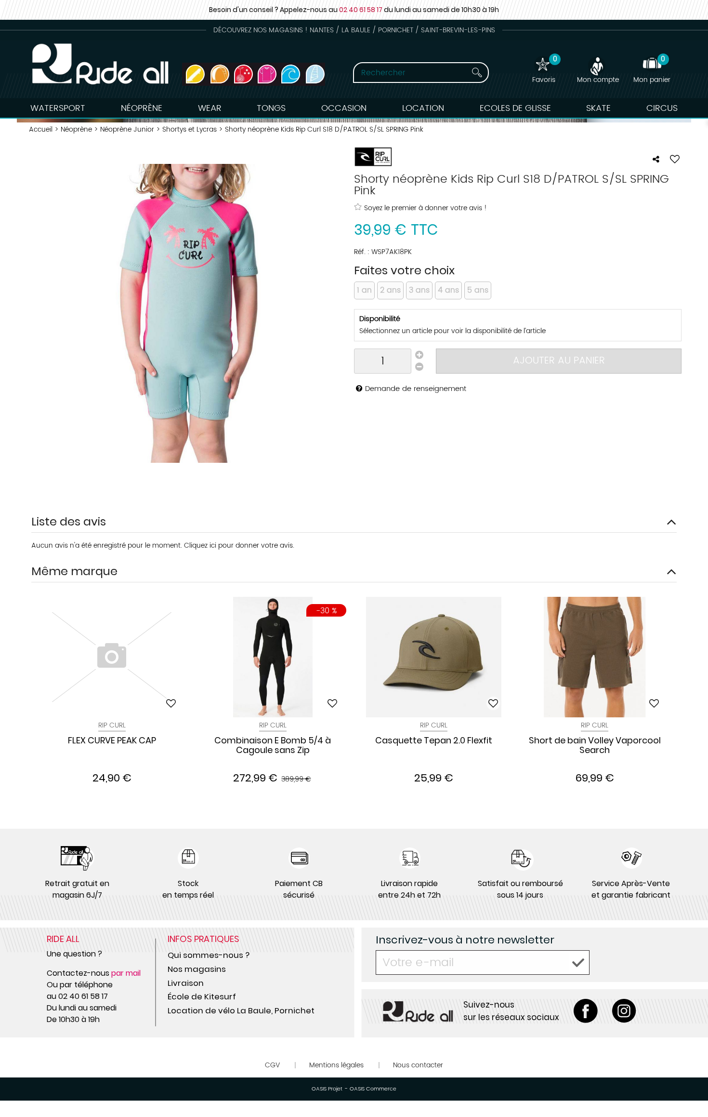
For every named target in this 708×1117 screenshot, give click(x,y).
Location (423, 108)
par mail (126, 973)
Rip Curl (273, 725)
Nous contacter (418, 1065)
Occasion (344, 108)
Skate (598, 108)
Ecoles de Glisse (515, 108)
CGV (272, 1065)
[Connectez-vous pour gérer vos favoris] (675, 159)
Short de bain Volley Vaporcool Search (595, 746)
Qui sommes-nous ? (208, 955)
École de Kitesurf (202, 996)
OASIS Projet (327, 1089)
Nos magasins (197, 969)
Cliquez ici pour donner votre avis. (239, 545)
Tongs (271, 108)
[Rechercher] (477, 72)
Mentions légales (336, 1065)
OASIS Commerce (373, 1089)
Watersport (57, 108)
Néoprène (141, 108)
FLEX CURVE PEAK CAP (112, 741)
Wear (210, 108)
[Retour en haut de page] (688, 1088)
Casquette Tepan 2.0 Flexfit (433, 741)
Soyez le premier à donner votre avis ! (425, 207)
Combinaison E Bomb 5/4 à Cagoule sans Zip (272, 746)
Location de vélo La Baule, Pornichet (241, 1010)
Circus (662, 108)
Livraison (186, 983)
